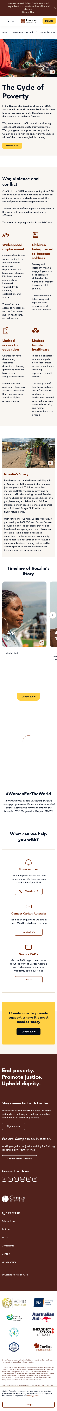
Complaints (8, 1246)
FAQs (5, 1238)
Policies (6, 1229)
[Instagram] (16, 1179)
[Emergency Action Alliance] (43, 1332)
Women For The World (23, 32)
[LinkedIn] (22, 1179)
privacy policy (32, 1396)
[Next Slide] (52, 615)
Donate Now (28, 12)
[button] (52, 72)
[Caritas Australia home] (28, 21)
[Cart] (12, 20)
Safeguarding (9, 1262)
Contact (6, 1254)
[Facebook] (4, 1179)
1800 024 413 (13, 1213)
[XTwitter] (10, 1179)
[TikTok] (34, 1179)
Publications (8, 1221)
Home (4, 32)
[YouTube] (28, 1179)
